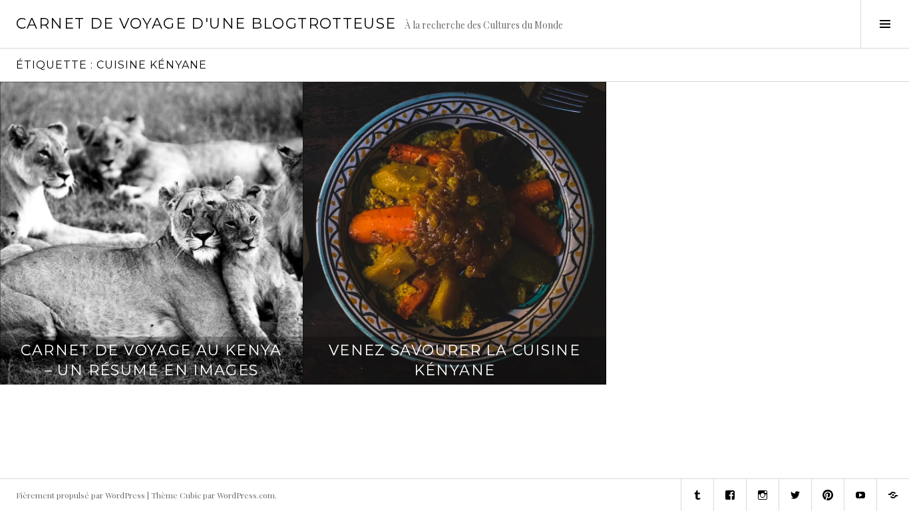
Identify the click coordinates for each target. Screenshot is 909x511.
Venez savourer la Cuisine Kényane (454, 360)
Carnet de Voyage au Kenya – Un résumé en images (151, 360)
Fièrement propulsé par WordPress (80, 495)
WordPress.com (246, 495)
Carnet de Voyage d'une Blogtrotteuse (206, 24)
